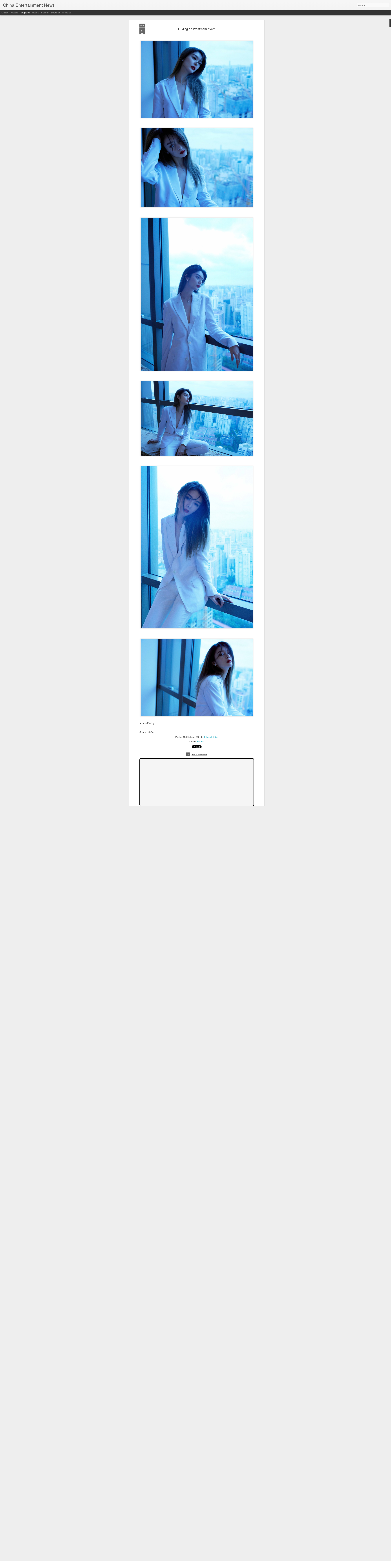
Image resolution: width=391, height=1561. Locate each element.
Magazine (25, 12)
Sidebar (45, 12)
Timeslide (66, 12)
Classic (5, 12)
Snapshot (55, 12)
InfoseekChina (211, 736)
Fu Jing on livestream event (196, 29)
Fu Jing (200, 741)
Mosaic (35, 12)
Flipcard (14, 12)
